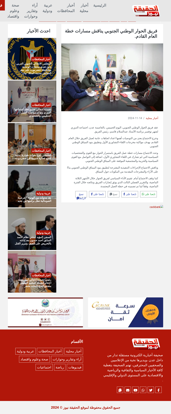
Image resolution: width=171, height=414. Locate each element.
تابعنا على (149, 194)
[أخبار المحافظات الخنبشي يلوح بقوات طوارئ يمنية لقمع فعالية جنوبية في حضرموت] (32, 143)
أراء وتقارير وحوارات (31, 10)
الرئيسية (99, 5)
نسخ (114, 194)
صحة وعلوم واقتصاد (13, 10)
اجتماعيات (44, 367)
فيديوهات (74, 367)
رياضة (60, 367)
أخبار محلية (84, 8)
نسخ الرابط (82, 195)
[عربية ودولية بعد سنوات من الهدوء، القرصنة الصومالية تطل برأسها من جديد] (32, 186)
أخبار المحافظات (66, 8)
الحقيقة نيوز (71, 407)
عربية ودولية (47, 8)
